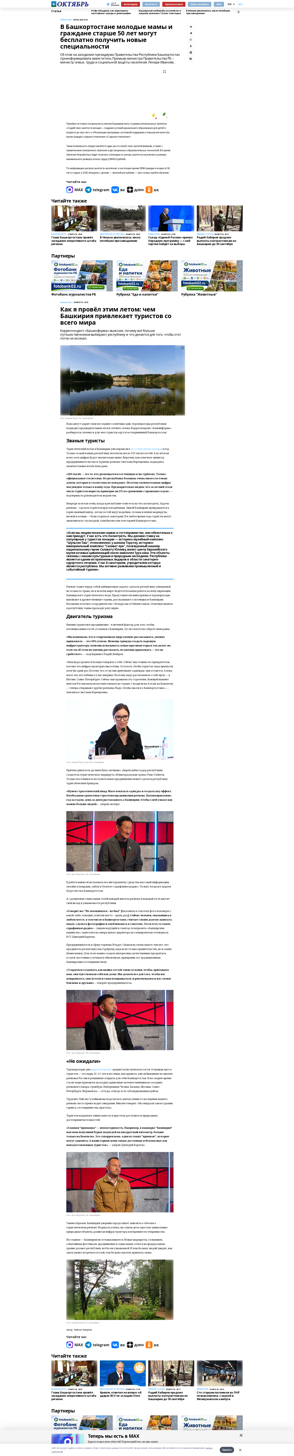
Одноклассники (174, 4)
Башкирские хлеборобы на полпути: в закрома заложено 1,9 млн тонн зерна (160, 12)
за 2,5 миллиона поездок (147, 449)
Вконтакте (151, 4)
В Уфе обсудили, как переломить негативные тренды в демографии (111, 12)
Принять (227, 1449)
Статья (56, 11)
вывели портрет (101, 1069)
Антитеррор (130, 4)
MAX (219, 4)
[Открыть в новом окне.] (74, 189)
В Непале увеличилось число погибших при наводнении (208, 12)
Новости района (200, 4)
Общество (66, 19)
